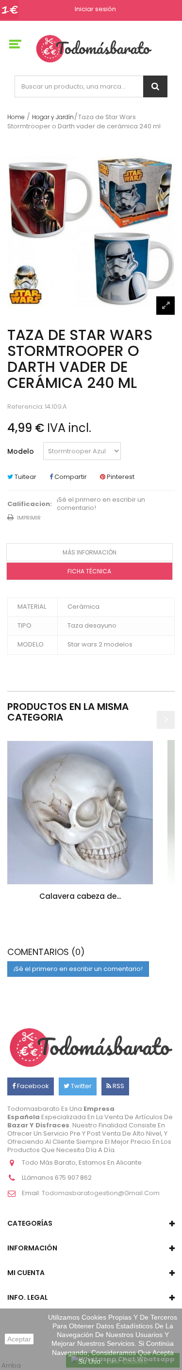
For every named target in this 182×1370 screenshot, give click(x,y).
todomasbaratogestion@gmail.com (101, 1193)
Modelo (21, 451)
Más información (89, 552)
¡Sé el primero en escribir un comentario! (101, 504)
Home (16, 117)
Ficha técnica (89, 571)
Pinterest (119, 476)
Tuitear (24, 476)
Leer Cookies (126, 1361)
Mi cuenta (26, 1273)
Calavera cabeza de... (80, 896)
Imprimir (29, 518)
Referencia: (25, 407)
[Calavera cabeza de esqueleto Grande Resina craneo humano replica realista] (80, 812)
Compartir (70, 476)
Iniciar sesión (95, 9)
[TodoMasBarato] (93, 48)
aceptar (19, 1339)
